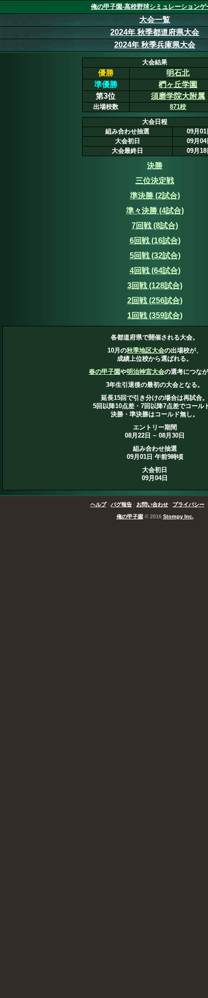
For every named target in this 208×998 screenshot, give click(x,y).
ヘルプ (98, 504)
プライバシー (189, 504)
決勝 (155, 165)
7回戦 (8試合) (155, 225)
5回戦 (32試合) (155, 255)
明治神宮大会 (145, 371)
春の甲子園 (104, 371)
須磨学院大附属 (178, 96)
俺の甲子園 (130, 516)
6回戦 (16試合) (155, 240)
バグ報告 (121, 504)
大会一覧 (154, 19)
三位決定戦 (154, 180)
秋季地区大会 (145, 350)
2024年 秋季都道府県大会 (154, 32)
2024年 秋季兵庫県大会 (154, 45)
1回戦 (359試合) (154, 315)
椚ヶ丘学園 (178, 84)
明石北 (178, 73)
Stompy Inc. (178, 516)
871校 (178, 106)
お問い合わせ (152, 504)
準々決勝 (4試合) (155, 210)
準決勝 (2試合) (155, 195)
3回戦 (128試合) (154, 285)
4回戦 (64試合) (155, 270)
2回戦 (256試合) (154, 300)
